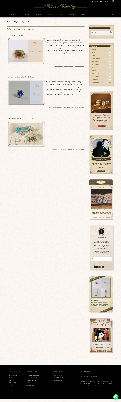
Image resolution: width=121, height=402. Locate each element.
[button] (116, 397)
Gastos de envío (30, 385)
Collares (38, 14)
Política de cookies (30, 383)
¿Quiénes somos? (13, 375)
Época (84, 14)
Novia (61, 14)
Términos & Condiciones (32, 375)
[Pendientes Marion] (96, 292)
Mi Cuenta (94, 1)
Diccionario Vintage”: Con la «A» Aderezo (22, 118)
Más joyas (72, 14)
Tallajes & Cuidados (13, 383)
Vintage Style (102, 82)
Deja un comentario (79, 66)
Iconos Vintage (101, 58)
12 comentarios (80, 149)
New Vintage (101, 64)
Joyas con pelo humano (15, 35)
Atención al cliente (57, 380)
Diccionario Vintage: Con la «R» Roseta (21, 77)
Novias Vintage (101, 73)
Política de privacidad (31, 380)
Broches (50, 14)
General (101, 49)
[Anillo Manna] (105, 283)
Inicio (11, 22)
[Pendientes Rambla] (105, 292)
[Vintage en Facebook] (97, 267)
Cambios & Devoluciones (32, 377)
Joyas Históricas (101, 61)
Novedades (101, 70)
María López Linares (68, 66)
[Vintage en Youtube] (103, 267)
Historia (102, 52)
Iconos (102, 55)
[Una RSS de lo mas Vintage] (94, 267)
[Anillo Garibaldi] (96, 283)
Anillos (27, 14)
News (101, 67)
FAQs (10, 385)
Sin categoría (101, 76)
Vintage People (102, 79)
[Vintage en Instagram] (100, 267)
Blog (15, 22)
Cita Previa (11, 377)
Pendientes (14, 14)
